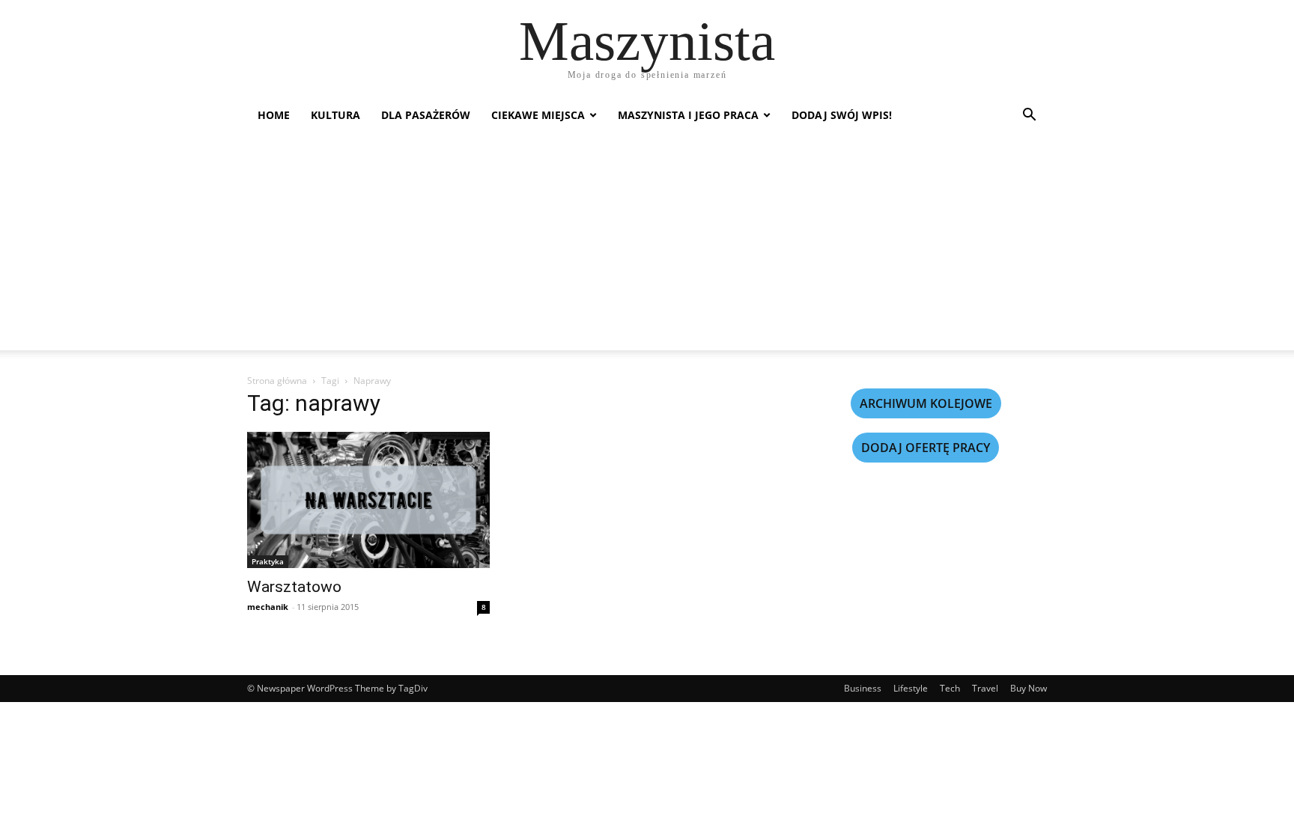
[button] (1029, 116)
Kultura (335, 115)
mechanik (267, 606)
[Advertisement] (647, 245)
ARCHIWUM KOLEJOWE (926, 403)
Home (274, 115)
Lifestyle (910, 688)
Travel (985, 688)
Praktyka (268, 561)
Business (862, 688)
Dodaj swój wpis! (842, 115)
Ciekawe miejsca (538, 115)
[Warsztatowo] (368, 500)
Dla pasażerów (425, 115)
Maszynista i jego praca (688, 115)
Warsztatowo (294, 587)
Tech (950, 688)
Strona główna (277, 380)
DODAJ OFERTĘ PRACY (925, 447)
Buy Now (1028, 688)
